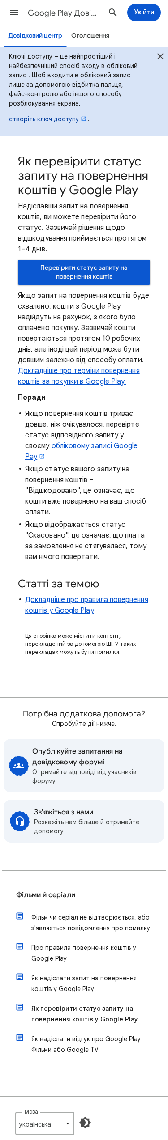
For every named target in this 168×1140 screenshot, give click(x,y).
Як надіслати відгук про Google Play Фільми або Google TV (86, 1044)
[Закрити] (160, 57)
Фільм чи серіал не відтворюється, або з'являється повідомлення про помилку (90, 922)
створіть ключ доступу (44, 119)
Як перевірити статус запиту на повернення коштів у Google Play (84, 1013)
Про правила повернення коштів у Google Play (83, 953)
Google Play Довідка (64, 13)
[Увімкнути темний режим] (85, 1122)
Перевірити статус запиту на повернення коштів (84, 272)
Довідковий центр (35, 35)
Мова (31, 1111)
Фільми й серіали (45, 894)
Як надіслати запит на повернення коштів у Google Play (84, 983)
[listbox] (44, 1123)
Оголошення (90, 35)
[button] (14, 12)
